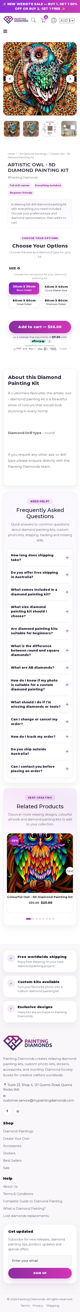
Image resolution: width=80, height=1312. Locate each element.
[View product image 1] (12, 129)
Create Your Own (16, 1139)
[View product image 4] (69, 129)
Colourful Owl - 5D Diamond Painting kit (40, 897)
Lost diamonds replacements (26, 1216)
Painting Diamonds (24, 177)
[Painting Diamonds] (27, 1043)
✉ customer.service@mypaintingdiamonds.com (38, 1098)
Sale (6, 1168)
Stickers (9, 1153)
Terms (25, 1305)
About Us (10, 1187)
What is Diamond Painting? (24, 1209)
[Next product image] (70, 79)
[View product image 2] (31, 129)
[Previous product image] (10, 79)
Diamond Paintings (18, 1131)
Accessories (12, 1146)
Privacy (38, 1305)
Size (12, 268)
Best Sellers (12, 1161)
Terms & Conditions (18, 1194)
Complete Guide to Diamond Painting (32, 1201)
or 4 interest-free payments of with (40, 339)
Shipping (52, 1305)
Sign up (39, 1273)
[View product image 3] (50, 129)
